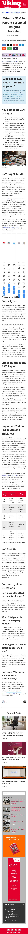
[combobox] (12, 793)
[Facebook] (4, 45)
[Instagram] (12, 930)
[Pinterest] (15, 45)
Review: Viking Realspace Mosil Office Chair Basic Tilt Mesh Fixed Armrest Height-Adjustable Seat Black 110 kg (12, 733)
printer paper (11, 199)
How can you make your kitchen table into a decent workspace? (17, 829)
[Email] (15, 48)
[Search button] (23, 793)
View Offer (4, 291)
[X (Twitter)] (9, 45)
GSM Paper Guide (9, 911)
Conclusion (7, 919)
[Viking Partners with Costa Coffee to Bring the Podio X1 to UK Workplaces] (14, 748)
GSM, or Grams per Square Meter (11, 61)
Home (3, 12)
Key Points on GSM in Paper (11, 909)
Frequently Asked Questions (11, 920)
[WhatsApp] (9, 48)
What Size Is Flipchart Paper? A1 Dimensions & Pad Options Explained (18, 809)
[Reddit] (4, 48)
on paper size (5, 475)
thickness (14, 475)
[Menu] (24, 4)
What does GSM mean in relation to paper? (12, 908)
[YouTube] (16, 930)
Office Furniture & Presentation (12, 12)
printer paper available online (11, 227)
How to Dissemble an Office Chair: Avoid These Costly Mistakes (18, 801)
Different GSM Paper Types (11, 913)
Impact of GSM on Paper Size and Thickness (12, 917)
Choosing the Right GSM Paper (11, 914)
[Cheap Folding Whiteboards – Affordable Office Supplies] (14, 772)
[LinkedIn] (21, 45)
